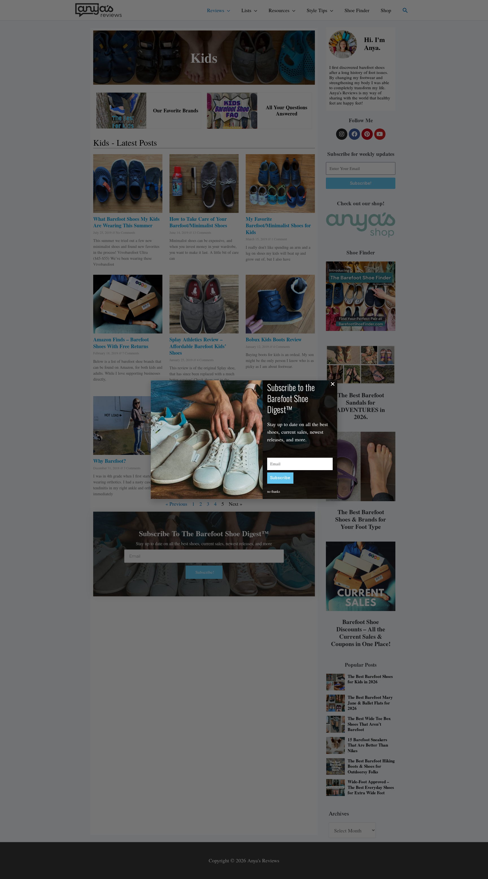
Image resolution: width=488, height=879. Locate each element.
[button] (332, 384)
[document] (244, 439)
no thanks (273, 491)
